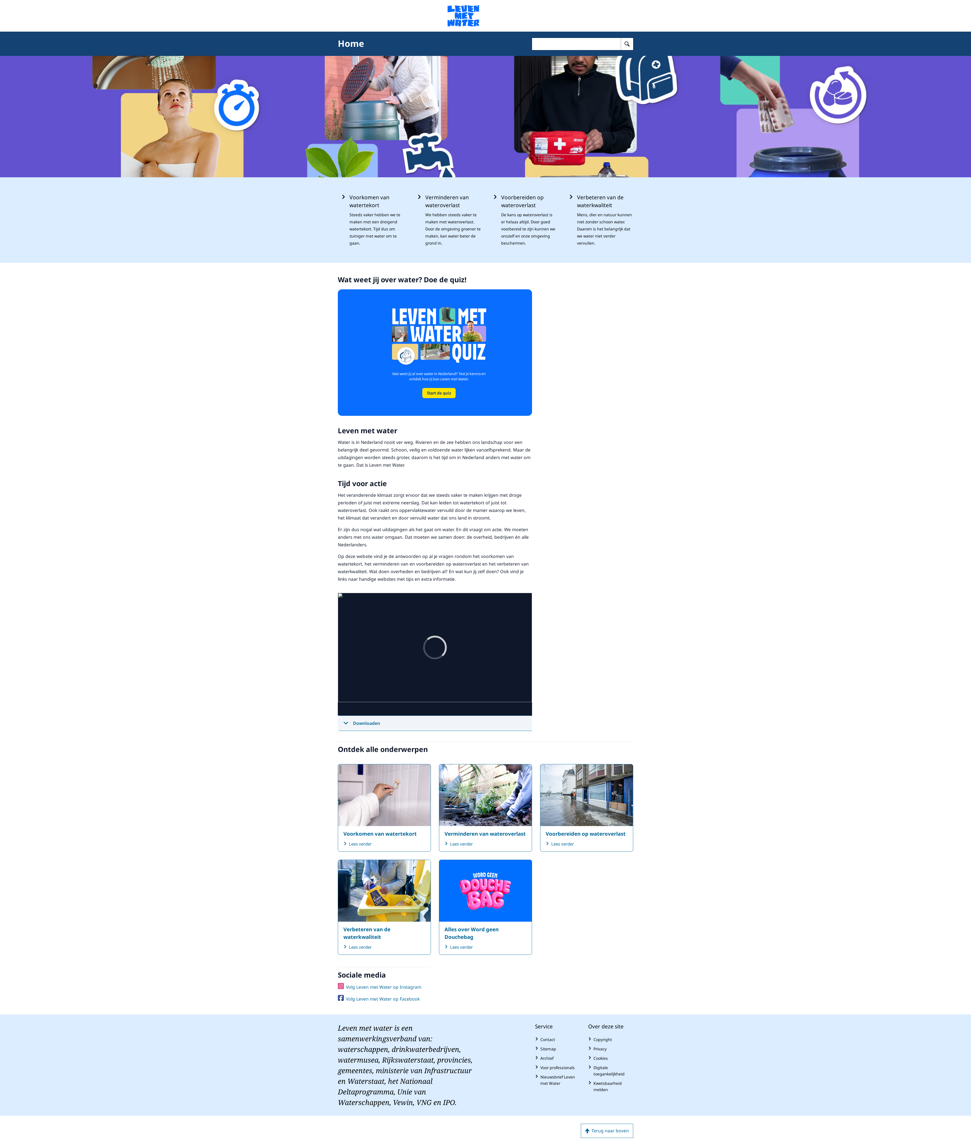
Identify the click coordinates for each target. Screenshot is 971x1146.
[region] (435, 654)
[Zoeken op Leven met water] (627, 44)
